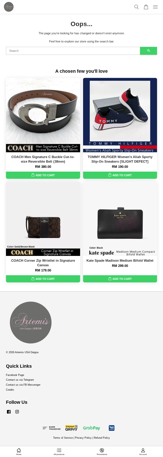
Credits (10, 389)
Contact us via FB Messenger (23, 384)
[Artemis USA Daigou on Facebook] (9, 413)
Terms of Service (63, 437)
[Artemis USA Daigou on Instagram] (17, 413)
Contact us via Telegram (20, 379)
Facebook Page (15, 374)
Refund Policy (102, 437)
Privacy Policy (83, 437)
